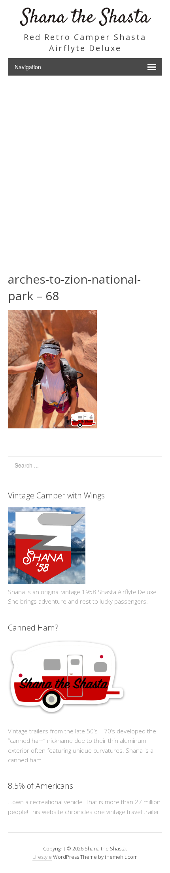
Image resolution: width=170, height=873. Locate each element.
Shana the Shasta (85, 18)
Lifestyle (42, 856)
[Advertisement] (85, 166)
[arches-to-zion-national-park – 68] (52, 426)
